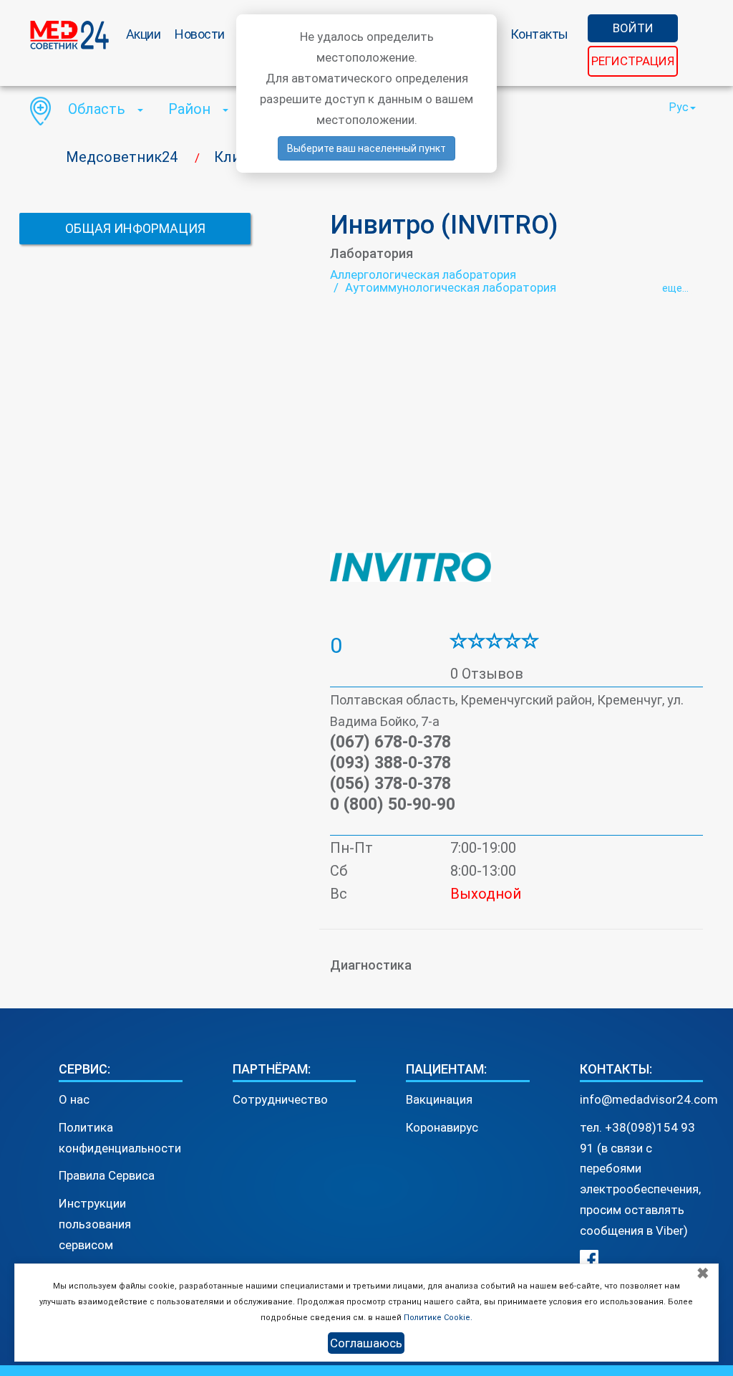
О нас (74, 1099)
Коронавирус (442, 1127)
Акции (143, 34)
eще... (675, 288)
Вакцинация (439, 1099)
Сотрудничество (280, 1099)
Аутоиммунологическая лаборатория (450, 287)
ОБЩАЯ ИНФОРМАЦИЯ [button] (135, 228)
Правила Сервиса (107, 1175)
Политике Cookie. (438, 1317)
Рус (679, 107)
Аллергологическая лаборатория (423, 274)
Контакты (539, 34)
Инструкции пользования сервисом (95, 1224)
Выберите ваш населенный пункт (366, 148)
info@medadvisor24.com (649, 1099)
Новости (200, 34)
